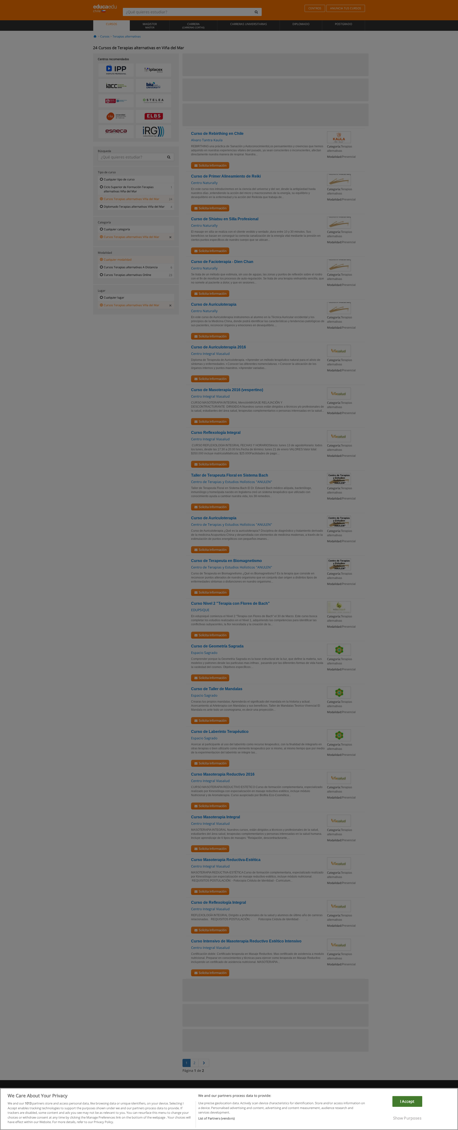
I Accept (407, 1101)
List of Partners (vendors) (216, 1118)
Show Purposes (407, 1118)
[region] (229, 1109)
